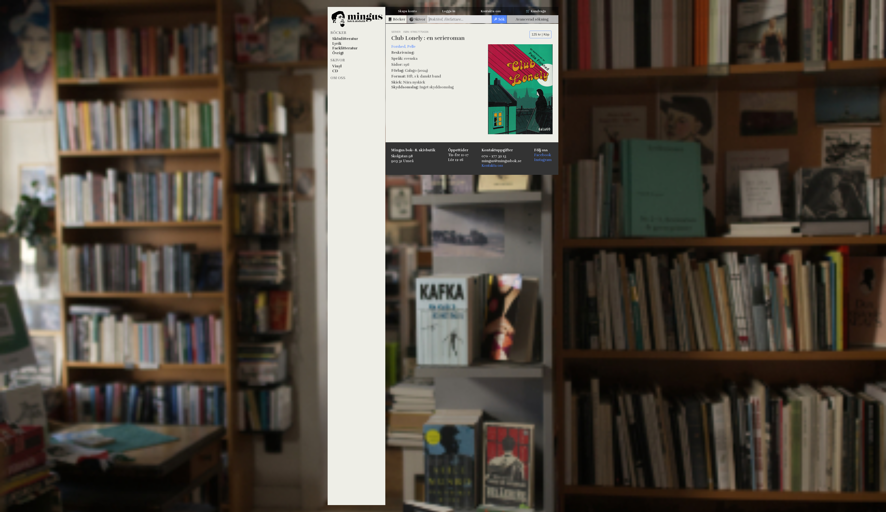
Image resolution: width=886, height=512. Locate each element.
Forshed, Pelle (403, 46)
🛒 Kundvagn (536, 11)
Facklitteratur (345, 48)
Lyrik (336, 43)
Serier (396, 31)
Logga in (448, 11)
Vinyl (337, 66)
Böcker (338, 32)
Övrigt (338, 53)
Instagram (543, 160)
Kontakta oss (491, 11)
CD (335, 71)
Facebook (542, 155)
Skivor (337, 60)
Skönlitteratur (345, 38)
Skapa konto (407, 11)
